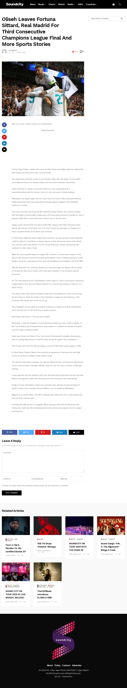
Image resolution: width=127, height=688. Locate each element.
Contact (66, 665)
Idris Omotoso (75, 554)
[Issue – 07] (63, 640)
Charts (52, 4)
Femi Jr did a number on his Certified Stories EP (16, 548)
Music (41, 4)
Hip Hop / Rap (12, 539)
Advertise (76, 665)
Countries (90, 4)
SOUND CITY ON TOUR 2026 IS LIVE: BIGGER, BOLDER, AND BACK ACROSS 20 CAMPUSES (16, 597)
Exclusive (43, 585)
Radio (70, 4)
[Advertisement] (48, 149)
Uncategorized (13, 587)
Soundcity (13, 50)
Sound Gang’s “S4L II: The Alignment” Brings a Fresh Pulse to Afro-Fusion (110, 550)
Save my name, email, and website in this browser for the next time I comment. (36, 486)
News (32, 4)
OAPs (80, 4)
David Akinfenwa (43, 551)
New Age (42, 587)
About (50, 665)
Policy (57, 665)
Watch (61, 4)
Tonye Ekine (10, 555)
